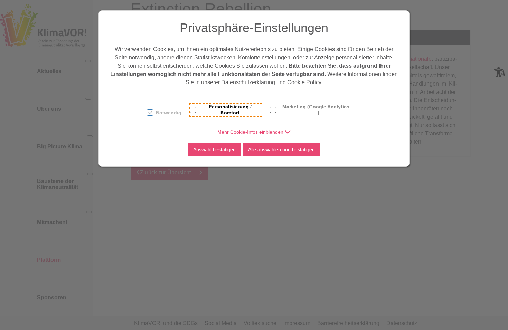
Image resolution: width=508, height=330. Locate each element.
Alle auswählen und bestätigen (281, 149)
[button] (254, 132)
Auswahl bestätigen (214, 149)
